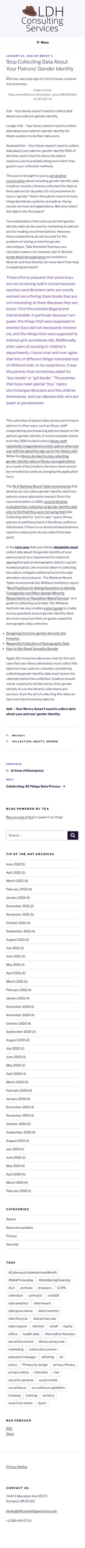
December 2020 (18, 1007)
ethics (13, 1334)
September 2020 (18, 1032)
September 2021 (18, 931)
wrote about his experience (26, 257)
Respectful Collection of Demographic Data (37, 643)
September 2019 (18, 1132)
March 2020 (15, 1082)
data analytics (18, 1303)
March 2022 (15, 881)
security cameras (21, 1380)
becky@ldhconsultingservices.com (31, 1511)
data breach (42, 1303)
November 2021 (18, 914)
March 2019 (15, 1182)
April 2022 (13, 873)
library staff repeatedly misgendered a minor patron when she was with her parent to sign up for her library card (42, 446)
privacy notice (18, 1372)
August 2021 (15, 940)
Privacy (18, 735)
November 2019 (18, 1115)
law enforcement (20, 1341)
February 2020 (17, 1090)
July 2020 (13, 1048)
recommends (61, 486)
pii (61, 1357)
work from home (20, 1403)
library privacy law (52, 1341)
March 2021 (14, 981)
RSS (9, 1429)
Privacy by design (35, 1365)
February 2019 (16, 1191)
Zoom (42, 1403)
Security (12, 1244)
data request (17, 1326)
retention (41, 1372)
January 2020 (16, 1099)
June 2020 (13, 1057)
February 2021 (16, 990)
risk (56, 1372)
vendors (48, 1395)
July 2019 (13, 1149)
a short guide (53, 608)
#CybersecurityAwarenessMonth (32, 1272)
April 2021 (13, 973)
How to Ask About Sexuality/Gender (32, 649)
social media (48, 1380)
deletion (38, 1326)
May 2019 (13, 1166)
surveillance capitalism (48, 1388)
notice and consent (43, 1349)
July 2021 (13, 948)
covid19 (53, 1295)
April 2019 (13, 1174)
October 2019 (16, 1124)
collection (22, 741)
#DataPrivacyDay (20, 1280)
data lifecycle (18, 1319)
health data (31, 1334)
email (54, 1326)
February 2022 (16, 889)
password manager (22, 1357)
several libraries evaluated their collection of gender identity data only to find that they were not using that (41, 507)
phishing (48, 1357)
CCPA (61, 1288)
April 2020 (14, 1074)
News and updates (19, 1228)
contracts (35, 1295)
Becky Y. (46, 56)
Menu (45, 42)
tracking (14, 1395)
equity (39, 741)
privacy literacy (64, 1365)
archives (26, 1288)
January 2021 (15, 998)
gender (52, 741)
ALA (11, 1288)
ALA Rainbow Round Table (32, 486)
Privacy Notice (16, 1467)
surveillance (17, 1388)
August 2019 (15, 1141)
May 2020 (13, 1065)
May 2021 (13, 965)
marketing (16, 1349)
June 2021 (13, 956)
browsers (45, 1288)
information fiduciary (60, 1334)
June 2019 (13, 1157)
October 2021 (16, 923)
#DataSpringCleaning (54, 1280)
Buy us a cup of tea (19, 817)
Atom (10, 1434)
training (31, 1395)
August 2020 (15, 1040)
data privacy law (44, 1319)
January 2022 (16, 898)
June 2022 (13, 864)
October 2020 (16, 1023)
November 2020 (18, 1015)
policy (12, 1365)
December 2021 (18, 906)
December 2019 (18, 1107)
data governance (20, 1311)
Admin (11, 1219)
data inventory (48, 1311)
